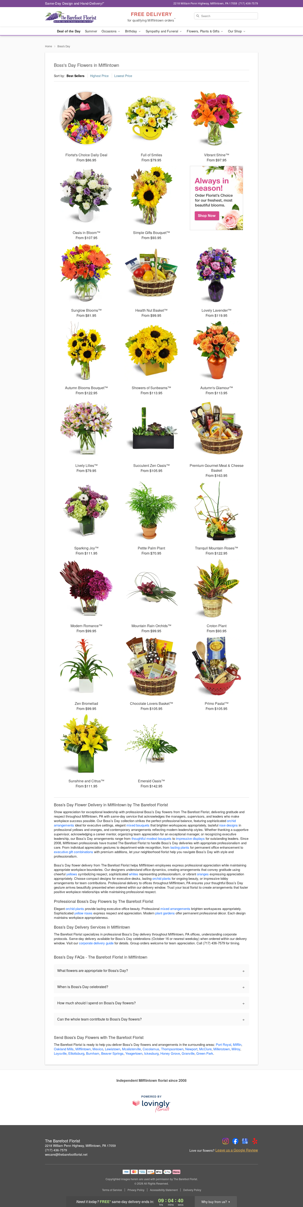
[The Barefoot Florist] (77, 17)
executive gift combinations (73, 851)
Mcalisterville (131, 1048)
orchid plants (161, 878)
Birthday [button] (131, 31)
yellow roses (83, 913)
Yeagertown (133, 1053)
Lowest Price (123, 75)
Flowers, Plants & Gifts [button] (203, 31)
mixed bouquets (138, 825)
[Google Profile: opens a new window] (245, 1141)
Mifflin (237, 1044)
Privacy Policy (136, 1190)
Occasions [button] (109, 31)
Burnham (92, 1053)
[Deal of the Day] (216, 198)
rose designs (228, 825)
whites (133, 874)
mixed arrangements (175, 908)
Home (48, 46)
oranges (203, 874)
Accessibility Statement (164, 1190)
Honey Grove (170, 1053)
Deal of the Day (69, 31)
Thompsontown (172, 1048)
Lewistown (112, 1048)
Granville (188, 1053)
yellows (71, 874)
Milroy (236, 1048)
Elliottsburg (76, 1053)
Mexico (97, 1048)
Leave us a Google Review (236, 1150)
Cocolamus (151, 1048)
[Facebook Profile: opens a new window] (235, 1141)
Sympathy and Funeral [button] (162, 31)
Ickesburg (151, 1053)
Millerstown (221, 1048)
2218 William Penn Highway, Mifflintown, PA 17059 (80, 1145)
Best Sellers (76, 75)
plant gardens (165, 913)
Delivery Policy (192, 1190)
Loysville (60, 1053)
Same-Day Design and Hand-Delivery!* (74, 3)
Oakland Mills (64, 1048)
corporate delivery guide (96, 943)
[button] (291, 1188)
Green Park (204, 1053)
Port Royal (223, 1044)
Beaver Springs (112, 1053)
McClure (205, 1048)
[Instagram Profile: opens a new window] (225, 1141)
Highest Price (99, 75)
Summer (91, 31)
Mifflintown (83, 1048)
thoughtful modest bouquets (151, 838)
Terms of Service (112, 1190)
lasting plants (179, 847)
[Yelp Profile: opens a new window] (255, 1141)
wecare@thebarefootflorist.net (66, 1154)
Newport (191, 1048)
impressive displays (190, 838)
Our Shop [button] (235, 31)
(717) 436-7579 (56, 1150)
